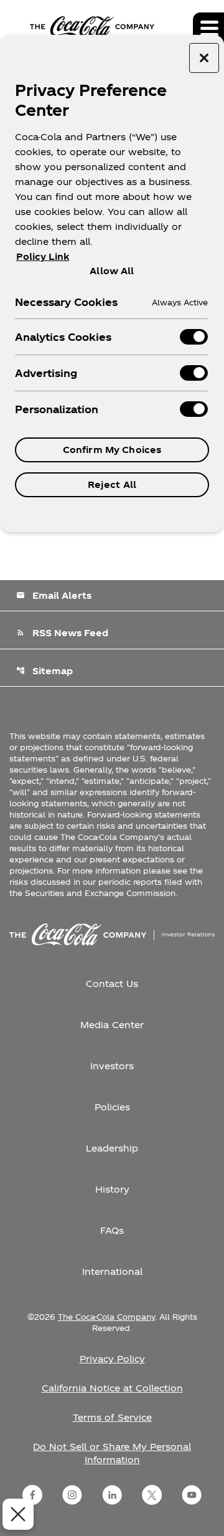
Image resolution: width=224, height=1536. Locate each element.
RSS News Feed (62, 632)
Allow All (112, 270)
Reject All (112, 484)
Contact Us (112, 983)
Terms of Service (112, 1417)
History (112, 1189)
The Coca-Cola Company (106, 1316)
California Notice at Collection (112, 1388)
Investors (112, 1066)
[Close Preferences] (18, 1514)
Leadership (112, 1148)
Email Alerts (53, 595)
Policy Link (42, 256)
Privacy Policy (112, 1358)
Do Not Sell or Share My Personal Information (112, 1453)
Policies (112, 1107)
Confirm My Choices (112, 449)
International (112, 1271)
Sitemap (44, 670)
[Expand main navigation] (208, 28)
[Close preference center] (204, 58)
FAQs (112, 1230)
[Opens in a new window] (32, 1495)
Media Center (112, 1024)
